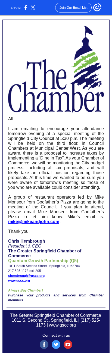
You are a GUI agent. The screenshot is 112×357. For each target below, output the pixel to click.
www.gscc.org (19, 281)
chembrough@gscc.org (26, 276)
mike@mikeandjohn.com (33, 221)
